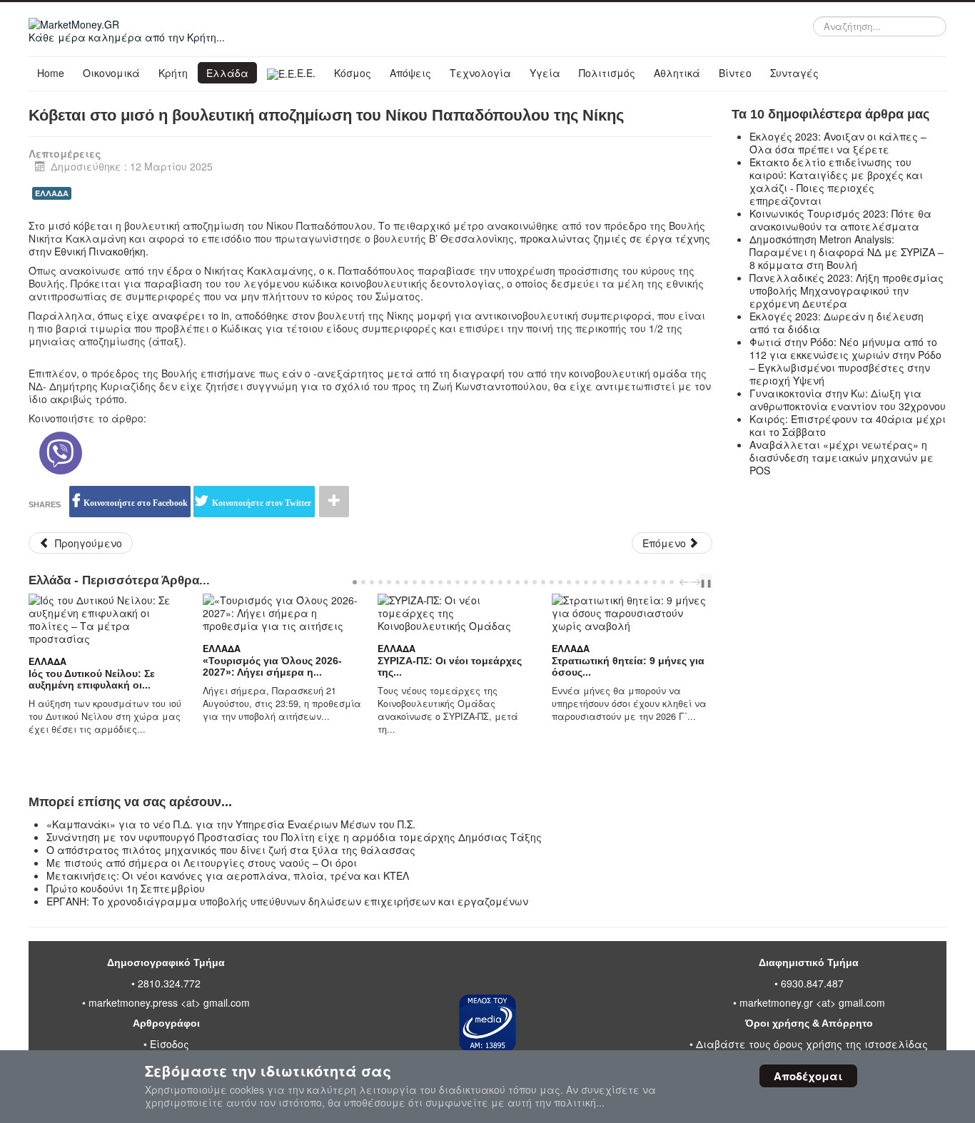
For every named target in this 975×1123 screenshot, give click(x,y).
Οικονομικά (111, 73)
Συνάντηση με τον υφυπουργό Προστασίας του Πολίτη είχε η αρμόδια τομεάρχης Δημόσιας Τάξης (294, 837)
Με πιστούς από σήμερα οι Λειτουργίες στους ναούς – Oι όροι (201, 862)
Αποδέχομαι (808, 1076)
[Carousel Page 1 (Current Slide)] (355, 582)
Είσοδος (169, 1044)
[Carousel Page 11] (440, 582)
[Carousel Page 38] (672, 582)
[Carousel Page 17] (492, 582)
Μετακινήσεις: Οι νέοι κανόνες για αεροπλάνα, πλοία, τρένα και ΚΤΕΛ (227, 875)
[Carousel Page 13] (457, 582)
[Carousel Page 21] (526, 582)
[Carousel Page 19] (509, 582)
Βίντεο (735, 73)
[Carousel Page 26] (569, 582)
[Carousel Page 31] (612, 582)
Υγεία (545, 73)
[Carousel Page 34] (637, 582)
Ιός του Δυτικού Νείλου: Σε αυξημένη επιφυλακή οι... (92, 679)
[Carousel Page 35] (646, 582)
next (697, 582)
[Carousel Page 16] (483, 582)
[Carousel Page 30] (603, 582)
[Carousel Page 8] (415, 582)
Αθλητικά (677, 73)
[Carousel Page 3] (372, 582)
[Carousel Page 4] (380, 582)
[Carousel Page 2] (363, 582)
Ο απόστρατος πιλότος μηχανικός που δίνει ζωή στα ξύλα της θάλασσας (230, 850)
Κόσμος (352, 73)
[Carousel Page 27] (577, 582)
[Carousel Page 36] (654, 582)
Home (50, 73)
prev (686, 582)
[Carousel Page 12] (449, 582)
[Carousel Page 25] (560, 582)
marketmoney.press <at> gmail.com (169, 1002)
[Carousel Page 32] (620, 582)
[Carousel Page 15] (475, 582)
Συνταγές (794, 73)
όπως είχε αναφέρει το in (163, 315)
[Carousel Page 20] (517, 582)
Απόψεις (410, 73)
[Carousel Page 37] (663, 582)
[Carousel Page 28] (586, 582)
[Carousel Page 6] (397, 582)
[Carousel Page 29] (594, 582)
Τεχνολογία (480, 73)
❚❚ (705, 582)
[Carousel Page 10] (432, 582)
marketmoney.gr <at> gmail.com (811, 1002)
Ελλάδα (227, 73)
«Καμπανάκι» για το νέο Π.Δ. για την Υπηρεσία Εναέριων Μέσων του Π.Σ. (230, 824)
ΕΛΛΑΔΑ (52, 193)
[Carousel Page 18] (500, 582)
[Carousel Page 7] (406, 582)
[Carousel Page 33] (629, 582)
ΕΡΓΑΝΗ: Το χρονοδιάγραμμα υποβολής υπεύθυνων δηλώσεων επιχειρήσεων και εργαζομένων (287, 901)
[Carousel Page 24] (552, 582)
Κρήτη (173, 73)
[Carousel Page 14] (466, 582)
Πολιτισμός (607, 73)
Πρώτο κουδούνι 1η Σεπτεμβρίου (125, 888)
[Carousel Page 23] (543, 582)
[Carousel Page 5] (389, 582)
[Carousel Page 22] (534, 582)
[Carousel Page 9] (423, 582)
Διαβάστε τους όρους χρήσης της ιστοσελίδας (812, 1044)
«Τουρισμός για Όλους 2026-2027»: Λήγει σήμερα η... (272, 666)
